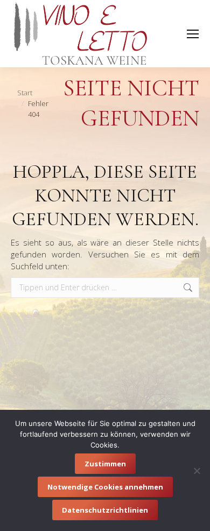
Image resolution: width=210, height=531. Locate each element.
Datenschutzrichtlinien (105, 510)
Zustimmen (105, 464)
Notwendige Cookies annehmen (105, 487)
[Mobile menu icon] (192, 33)
